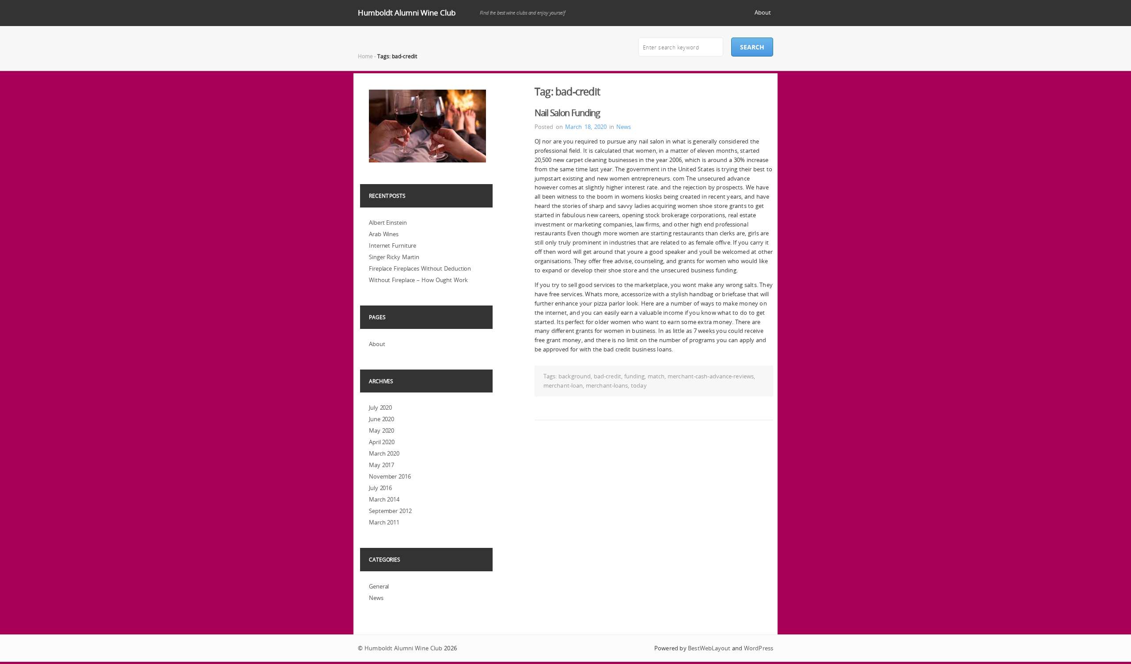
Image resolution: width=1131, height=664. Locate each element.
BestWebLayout (709, 648)
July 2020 (380, 407)
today (639, 385)
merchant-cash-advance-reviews (711, 376)
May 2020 (381, 430)
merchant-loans (607, 385)
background (574, 376)
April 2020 (382, 442)
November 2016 (390, 476)
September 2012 (390, 511)
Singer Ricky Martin (394, 257)
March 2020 (384, 453)
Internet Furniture (392, 245)
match (656, 376)
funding (634, 376)
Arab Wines (384, 234)
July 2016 (380, 488)
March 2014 (384, 499)
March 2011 (384, 522)
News (623, 127)
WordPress (758, 648)
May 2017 (381, 465)
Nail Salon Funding (567, 113)
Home (365, 56)
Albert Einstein (388, 222)
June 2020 (381, 419)
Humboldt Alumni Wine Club (406, 13)
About (763, 12)
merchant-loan (563, 385)
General (379, 586)
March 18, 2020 (586, 127)
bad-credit (607, 376)
